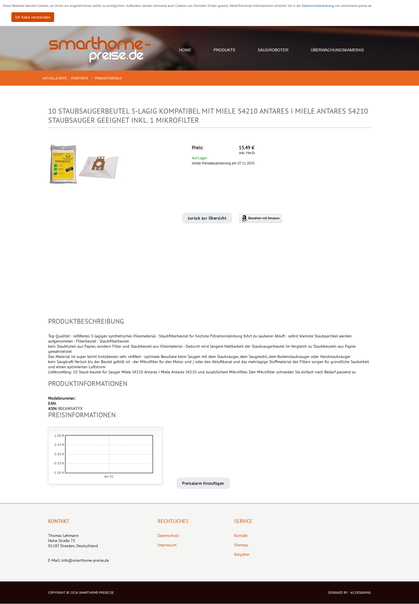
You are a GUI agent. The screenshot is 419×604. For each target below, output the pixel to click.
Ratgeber (242, 554)
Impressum (167, 544)
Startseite (79, 78)
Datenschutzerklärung (318, 5)
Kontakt (241, 535)
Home (185, 50)
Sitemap (241, 544)
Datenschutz (168, 535)
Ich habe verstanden (32, 17)
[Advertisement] (209, 277)
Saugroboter (273, 50)
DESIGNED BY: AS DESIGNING (348, 592)
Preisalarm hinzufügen (203, 483)
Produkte (224, 50)
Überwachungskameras (337, 50)
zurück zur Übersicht (207, 218)
